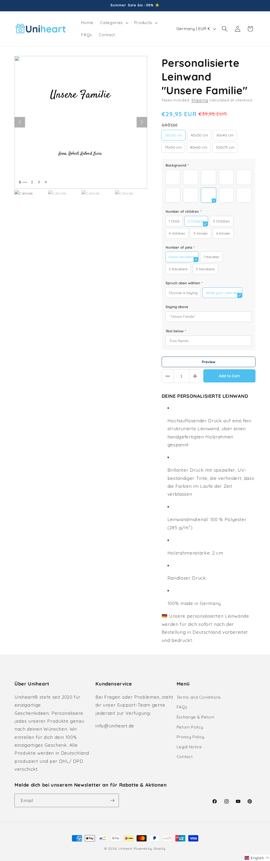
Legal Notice (189, 746)
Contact (185, 756)
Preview (208, 361)
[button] (114, 23)
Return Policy (190, 727)
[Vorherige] (20, 122)
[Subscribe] (112, 800)
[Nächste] (142, 122)
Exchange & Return (196, 717)
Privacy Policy (190, 736)
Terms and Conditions (199, 697)
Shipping (199, 100)
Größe (170, 125)
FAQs (182, 706)
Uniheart (125, 848)
